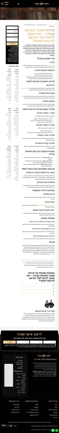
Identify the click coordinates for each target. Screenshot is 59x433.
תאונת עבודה (51, 65)
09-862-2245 (6, 3)
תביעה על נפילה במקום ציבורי (16, 149)
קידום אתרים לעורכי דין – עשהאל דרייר (50, 430)
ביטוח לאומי (25, 88)
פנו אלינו (52, 254)
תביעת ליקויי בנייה (9, 110)
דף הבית (53, 25)
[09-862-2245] (2, 4)
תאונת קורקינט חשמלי (16, 71)
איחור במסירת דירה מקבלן (9, 72)
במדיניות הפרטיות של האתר (13, 57)
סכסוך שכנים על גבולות (16, 110)
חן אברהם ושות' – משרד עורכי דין (46, 205)
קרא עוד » (17, 104)
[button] (18, 4)
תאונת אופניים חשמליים (8, 148)
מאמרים (49, 25)
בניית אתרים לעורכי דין (36, 430)
